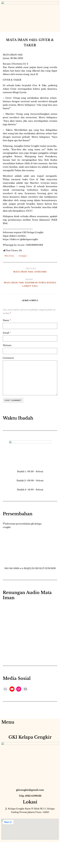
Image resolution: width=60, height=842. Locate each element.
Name (7, 320)
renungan (22, 256)
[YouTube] (12, 689)
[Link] (5, 689)
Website (7, 345)
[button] (3, 28)
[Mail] (25, 689)
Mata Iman (9, 256)
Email (7, 332)
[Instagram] (18, 689)
